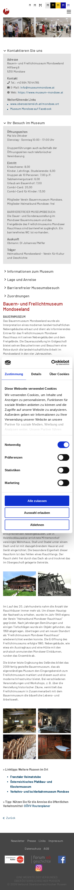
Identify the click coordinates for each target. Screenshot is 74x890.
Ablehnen (37, 524)
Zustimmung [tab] (14, 374)
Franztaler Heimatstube (25, 777)
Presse (31, 840)
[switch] (63, 457)
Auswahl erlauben (37, 512)
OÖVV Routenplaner (37, 806)
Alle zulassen (37, 500)
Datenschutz (33, 848)
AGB (46, 848)
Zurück (10, 818)
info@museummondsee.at (37, 87)
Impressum (56, 840)
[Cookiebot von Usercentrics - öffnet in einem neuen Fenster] (52, 362)
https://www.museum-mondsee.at (40, 92)
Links (42, 840)
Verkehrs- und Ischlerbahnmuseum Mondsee (39, 791)
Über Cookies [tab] (59, 374)
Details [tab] (36, 374)
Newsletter (18, 840)
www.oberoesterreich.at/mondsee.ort (34, 104)
